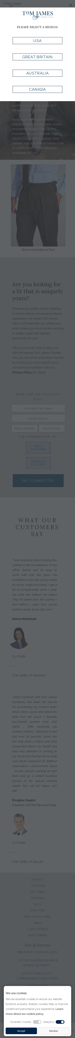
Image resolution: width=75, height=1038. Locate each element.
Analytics (48, 1021)
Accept (21, 1030)
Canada (37, 89)
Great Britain (37, 57)
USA (37, 40)
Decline (53, 1030)
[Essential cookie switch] (37, 1022)
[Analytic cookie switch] (60, 1022)
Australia (37, 73)
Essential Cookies (21, 1021)
